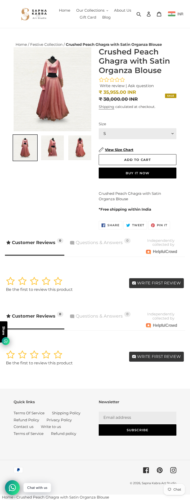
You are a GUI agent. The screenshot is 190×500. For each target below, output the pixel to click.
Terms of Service (29, 433)
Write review (112, 85)
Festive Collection (47, 44)
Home (22, 44)
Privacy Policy (59, 420)
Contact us (23, 426)
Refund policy (63, 433)
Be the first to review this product (39, 289)
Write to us (51, 426)
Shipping (106, 106)
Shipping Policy (66, 413)
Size (102, 124)
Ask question (141, 85)
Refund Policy (26, 420)
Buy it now (137, 173)
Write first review (158, 283)
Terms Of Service (29, 413)
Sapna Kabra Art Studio (159, 483)
